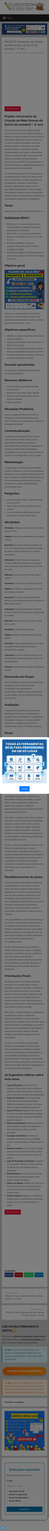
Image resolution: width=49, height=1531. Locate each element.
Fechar (24, 789)
